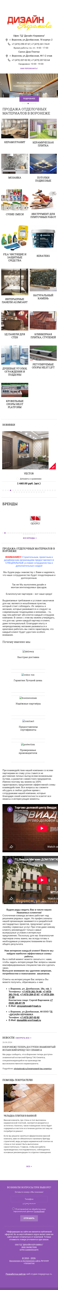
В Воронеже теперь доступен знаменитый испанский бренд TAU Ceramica (29, 1048)
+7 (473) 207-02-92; (21, 60)
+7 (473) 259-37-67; (21, 44)
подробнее (39, 1211)
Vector (29, 473)
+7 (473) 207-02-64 (40, 60)
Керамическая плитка (43, 144)
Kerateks (43, 255)
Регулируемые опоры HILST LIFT (43, 366)
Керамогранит (14, 142)
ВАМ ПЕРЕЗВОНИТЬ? (29, 69)
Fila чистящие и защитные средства (14, 257)
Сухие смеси (15, 214)
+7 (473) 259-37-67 (29, 994)
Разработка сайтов (16, 1274)
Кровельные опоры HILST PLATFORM (15, 404)
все (28, 1166)
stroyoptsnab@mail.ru (29, 1006)
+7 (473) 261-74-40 (31, 991)
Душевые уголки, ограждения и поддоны (14, 371)
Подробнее (29, 99)
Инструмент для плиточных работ (43, 215)
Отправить (29, 1218)
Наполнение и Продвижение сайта (24, 1261)
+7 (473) (45, 994)
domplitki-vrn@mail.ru (29, 1020)
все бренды (29, 538)
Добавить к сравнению (30, 478)
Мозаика (14, 177)
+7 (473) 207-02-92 (29, 1017)
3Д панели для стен (14, 336)
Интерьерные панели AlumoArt (15, 300)
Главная (21, 10)
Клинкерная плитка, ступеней (43, 336)
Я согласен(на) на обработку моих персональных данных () (29, 1210)
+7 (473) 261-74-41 (40, 44)
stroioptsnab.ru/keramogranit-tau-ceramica (33, 1068)
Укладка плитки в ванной (20, 1115)
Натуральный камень (43, 297)
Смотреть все (22, 1038)
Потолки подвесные (43, 179)
